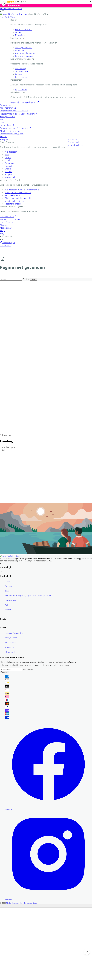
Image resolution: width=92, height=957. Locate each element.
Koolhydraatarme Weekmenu (18, 192)
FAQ (6, 605)
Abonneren (4, 672)
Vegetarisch (10, 177)
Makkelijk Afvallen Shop (14, 903)
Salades (8, 171)
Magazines (20, 35)
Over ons (8, 586)
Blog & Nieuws (10, 600)
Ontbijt (8, 157)
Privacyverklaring (11, 638)
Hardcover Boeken (23, 29)
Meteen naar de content (11, 8)
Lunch (7, 160)
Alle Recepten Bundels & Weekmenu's (22, 189)
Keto (7, 154)
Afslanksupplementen (25, 53)
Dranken (19, 74)
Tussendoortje (21, 71)
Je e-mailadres (28, 669)
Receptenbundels (13, 203)
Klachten (8, 610)
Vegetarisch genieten (14, 201)
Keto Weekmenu (12, 195)
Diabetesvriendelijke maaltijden (19, 198)
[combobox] (11, 279)
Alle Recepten (11, 151)
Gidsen (18, 32)
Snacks (8, 168)
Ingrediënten (21, 77)
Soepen (8, 174)
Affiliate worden (10, 652)
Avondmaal (10, 163)
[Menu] (2, 11)
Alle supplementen (23, 47)
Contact (8, 581)
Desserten (9, 166)
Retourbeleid (9, 647)
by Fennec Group (30, 903)
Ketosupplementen (24, 56)
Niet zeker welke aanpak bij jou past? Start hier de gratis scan (28, 595)
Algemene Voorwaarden (14, 633)
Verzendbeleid (10, 642)
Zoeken (26, 279)
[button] (46, 236)
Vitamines (19, 50)
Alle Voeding (20, 68)
